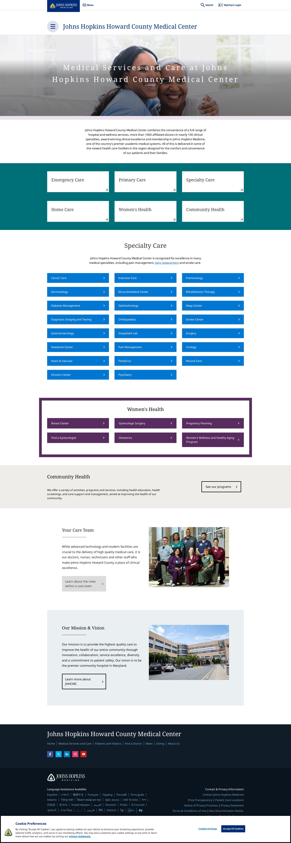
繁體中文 (78, 794)
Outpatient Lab (128, 333)
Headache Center (62, 347)
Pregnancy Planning (199, 423)
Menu (87, 6)
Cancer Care (59, 278)
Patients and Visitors (108, 743)
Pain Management (130, 347)
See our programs (218, 487)
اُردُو (79, 810)
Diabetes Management (65, 305)
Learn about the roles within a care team (80, 583)
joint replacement (167, 263)
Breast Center (60, 423)
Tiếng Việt (67, 800)
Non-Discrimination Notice (226, 811)
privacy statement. (80, 836)
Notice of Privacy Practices (201, 805)
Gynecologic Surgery (132, 423)
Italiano (52, 800)
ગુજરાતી (51, 810)
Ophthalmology (128, 305)
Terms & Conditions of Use (189, 811)
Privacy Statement (232, 805)
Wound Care (194, 361)
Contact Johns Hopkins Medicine (223, 794)
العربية (97, 805)
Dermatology (59, 292)
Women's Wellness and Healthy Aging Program (210, 440)
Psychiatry (125, 375)
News (149, 743)
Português (137, 794)
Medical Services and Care (75, 743)
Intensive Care (127, 278)
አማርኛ (65, 794)
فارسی (91, 810)
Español (52, 794)
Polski (123, 805)
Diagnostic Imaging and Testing (71, 319)
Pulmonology (194, 278)
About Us (174, 743)
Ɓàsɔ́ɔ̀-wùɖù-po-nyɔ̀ (89, 800)
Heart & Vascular (62, 361)
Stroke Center (195, 319)
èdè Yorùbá (130, 800)
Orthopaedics (127, 319)
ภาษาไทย (66, 810)
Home (51, 743)
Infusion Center (61, 375)
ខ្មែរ (122, 810)
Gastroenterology (62, 333)
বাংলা (144, 800)
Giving (160, 743)
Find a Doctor (133, 743)
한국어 (63, 805)
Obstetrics (125, 438)
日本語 (51, 805)
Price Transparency (200, 800)
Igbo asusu (112, 800)
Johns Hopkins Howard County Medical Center (130, 26)
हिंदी (101, 810)
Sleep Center (194, 305)
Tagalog (107, 794)
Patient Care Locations (229, 800)
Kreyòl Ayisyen (80, 805)
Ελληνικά (138, 805)
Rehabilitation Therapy (200, 292)
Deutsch (110, 805)
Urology (191, 347)
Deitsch (111, 810)
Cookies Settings (208, 828)
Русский (122, 794)
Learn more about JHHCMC (78, 681)
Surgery (191, 333)
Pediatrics (124, 361)
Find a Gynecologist (63, 438)
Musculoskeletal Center (133, 292)
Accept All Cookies (233, 828)
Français (93, 794)
